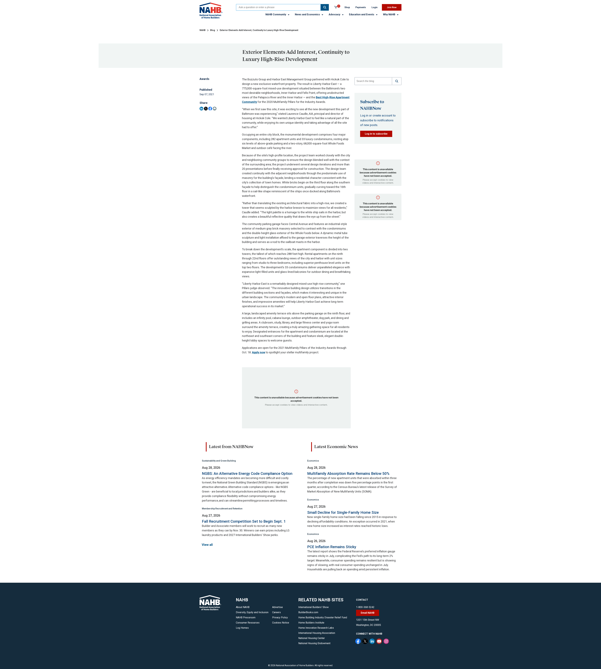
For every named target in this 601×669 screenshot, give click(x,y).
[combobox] (278, 7)
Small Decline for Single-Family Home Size (343, 512)
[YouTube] (379, 642)
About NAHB (242, 607)
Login (375, 7)
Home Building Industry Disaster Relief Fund (322, 617)
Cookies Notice (280, 622)
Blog (212, 30)
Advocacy (335, 14)
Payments (360, 7)
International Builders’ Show (313, 607)
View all (207, 545)
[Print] (214, 108)
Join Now (391, 7)
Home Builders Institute (311, 622)
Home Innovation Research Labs (316, 627)
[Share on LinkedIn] (201, 108)
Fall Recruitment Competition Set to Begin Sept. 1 (244, 521)
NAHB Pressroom (245, 617)
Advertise (277, 607)
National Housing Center (311, 638)
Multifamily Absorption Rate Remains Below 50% (348, 473)
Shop (347, 7)
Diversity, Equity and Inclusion (252, 612)
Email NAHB (367, 612)
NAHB (202, 30)
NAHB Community (276, 14)
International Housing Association (316, 632)
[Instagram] (386, 642)
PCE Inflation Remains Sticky (331, 547)
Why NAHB (389, 14)
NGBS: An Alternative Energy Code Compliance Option (247, 473)
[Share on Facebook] (210, 108)
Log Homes (242, 627)
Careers (276, 612)
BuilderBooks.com (308, 612)
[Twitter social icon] (365, 642)
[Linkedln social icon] (372, 642)
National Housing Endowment (314, 643)
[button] (325, 7)
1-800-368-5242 (365, 607)
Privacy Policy (280, 617)
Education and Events (362, 14)
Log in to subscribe (376, 133)
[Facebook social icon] (358, 642)
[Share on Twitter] (206, 108)
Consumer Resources (247, 622)
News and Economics (308, 14)
